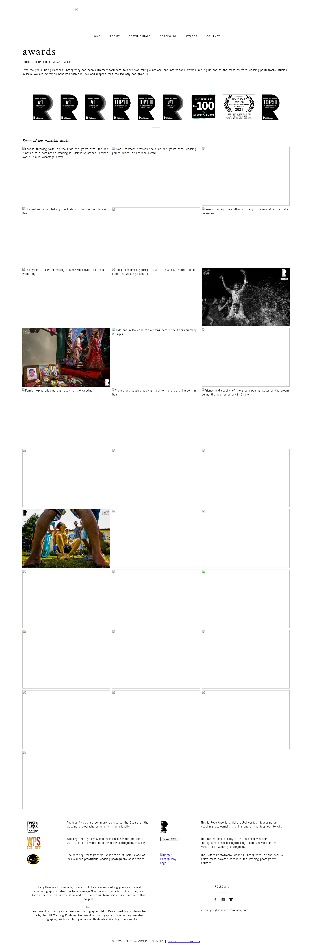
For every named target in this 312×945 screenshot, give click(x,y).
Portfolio (168, 36)
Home (96, 36)
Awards (191, 36)
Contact (213, 36)
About (115, 36)
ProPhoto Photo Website (184, 941)
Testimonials (140, 36)
